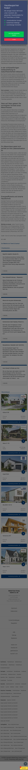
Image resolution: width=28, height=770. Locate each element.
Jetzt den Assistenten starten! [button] (14, 34)
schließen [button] (14, 39)
